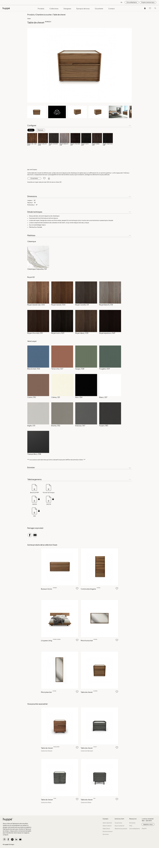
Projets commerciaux (147, 2)
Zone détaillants (131, 2)
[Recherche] (155, 8)
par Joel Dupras (32, 169)
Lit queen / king (50, 641)
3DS (34, 516)
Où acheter (99, 9)
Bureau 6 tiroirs (49, 589)
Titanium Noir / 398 (34, 454)
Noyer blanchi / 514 (106, 305)
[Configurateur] (57, 112)
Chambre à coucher (44, 14)
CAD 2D (34, 504)
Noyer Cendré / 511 (82, 305)
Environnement (108, 831)
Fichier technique (48, 492)
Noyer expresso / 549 (107, 333)
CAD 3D (48, 504)
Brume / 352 (55, 426)
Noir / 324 (78, 397)
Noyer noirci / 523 (57, 333)
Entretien (106, 834)
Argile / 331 (31, 426)
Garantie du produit (121, 828)
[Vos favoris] (150, 8)
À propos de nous (83, 9)
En (121, 2)
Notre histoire (107, 825)
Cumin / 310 (31, 397)
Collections (53, 9)
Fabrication (106, 828)
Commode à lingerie (90, 589)
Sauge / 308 (79, 369)
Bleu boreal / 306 (33, 369)
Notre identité (107, 823)
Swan (29, 18)
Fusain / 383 (103, 426)
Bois (31, 130)
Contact (111, 9)
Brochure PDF (34, 492)
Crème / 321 (55, 397)
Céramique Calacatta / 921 (37, 269)
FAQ (130, 825)
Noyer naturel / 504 (58, 305)
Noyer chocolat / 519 (35, 333)
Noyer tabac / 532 (81, 333)
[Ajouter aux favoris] (43, 178)
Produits (41, 9)
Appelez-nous (148, 824)
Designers (67, 9)
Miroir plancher (48, 692)
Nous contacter (119, 825)
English (144, 828)
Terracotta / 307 (57, 369)
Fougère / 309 (104, 369)
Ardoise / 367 (80, 426)
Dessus (40, 130)
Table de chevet (89, 692)
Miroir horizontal (89, 641)
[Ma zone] (144, 8)
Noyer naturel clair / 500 (36, 305)
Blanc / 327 (103, 397)
